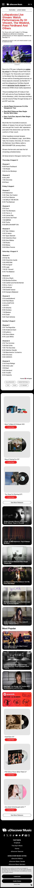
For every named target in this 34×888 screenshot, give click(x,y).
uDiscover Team (8, 41)
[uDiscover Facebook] (4, 835)
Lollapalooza (10, 382)
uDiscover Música (17, 858)
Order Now (10, 427)
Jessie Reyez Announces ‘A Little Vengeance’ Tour (16, 107)
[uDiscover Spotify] (19, 835)
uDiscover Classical (17, 851)
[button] (17, 412)
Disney (17, 848)
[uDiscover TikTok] (13, 835)
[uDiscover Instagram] (10, 835)
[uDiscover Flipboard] (22, 835)
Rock (14, 385)
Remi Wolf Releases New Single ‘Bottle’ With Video (15, 112)
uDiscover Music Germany (17, 864)
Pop (8, 385)
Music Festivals (23, 382)
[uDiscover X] (7, 835)
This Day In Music (17, 845)
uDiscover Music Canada (17, 861)
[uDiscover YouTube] (16, 835)
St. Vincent (23, 385)
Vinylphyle (17, 842)
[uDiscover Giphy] (29, 835)
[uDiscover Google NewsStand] (26, 835)
